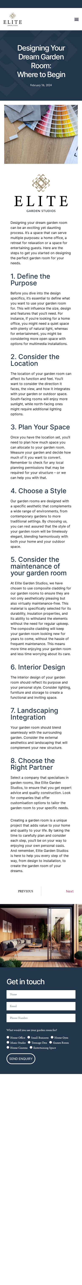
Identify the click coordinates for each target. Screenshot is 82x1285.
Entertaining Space (44, 1048)
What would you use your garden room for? (32, 1030)
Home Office (17, 1038)
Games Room (61, 1043)
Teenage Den (39, 1043)
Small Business (40, 1038)
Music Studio (18, 1043)
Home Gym (61, 1038)
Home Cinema (19, 1048)
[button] (76, 19)
